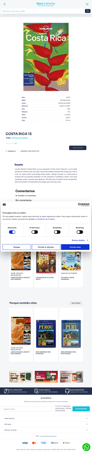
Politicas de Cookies (46, 219)
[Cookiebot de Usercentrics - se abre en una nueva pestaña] (79, 204)
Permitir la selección (46, 247)
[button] (11, 151)
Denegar (16, 247)
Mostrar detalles (78, 240)
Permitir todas (75, 247)
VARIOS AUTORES (19, 138)
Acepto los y (63, 408)
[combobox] (46, 11)
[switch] (35, 232)
